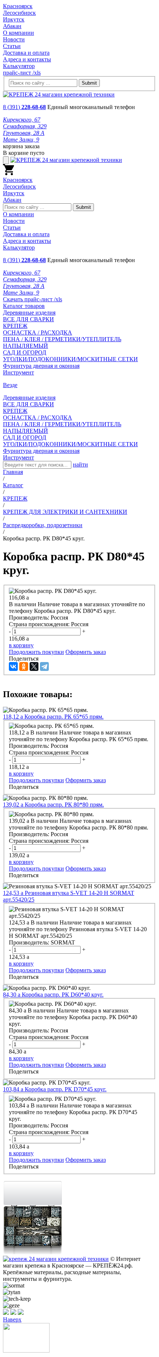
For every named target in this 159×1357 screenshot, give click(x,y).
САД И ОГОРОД (24, 352)
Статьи (12, 46)
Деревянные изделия (29, 312)
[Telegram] (44, 666)
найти (80, 464)
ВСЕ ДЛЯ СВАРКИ (28, 319)
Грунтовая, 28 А (23, 133)
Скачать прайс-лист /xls (32, 299)
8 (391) (24, 107)
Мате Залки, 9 (21, 139)
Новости (14, 39)
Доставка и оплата (26, 53)
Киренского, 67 (21, 119)
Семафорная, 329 (25, 126)
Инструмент (18, 372)
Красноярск (18, 6)
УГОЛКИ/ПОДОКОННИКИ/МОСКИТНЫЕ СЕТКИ (70, 359)
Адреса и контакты (27, 59)
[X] (34, 666)
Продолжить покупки (36, 652)
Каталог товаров (24, 306)
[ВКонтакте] (13, 666)
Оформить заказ (85, 652)
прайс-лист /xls (22, 72)
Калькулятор (19, 66)
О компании (18, 33)
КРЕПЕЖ (15, 326)
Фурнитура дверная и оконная (41, 366)
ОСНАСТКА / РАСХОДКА (37, 332)
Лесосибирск (19, 13)
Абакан (12, 26)
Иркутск (13, 19)
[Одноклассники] (23, 666)
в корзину (21, 645)
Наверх (12, 1319)
